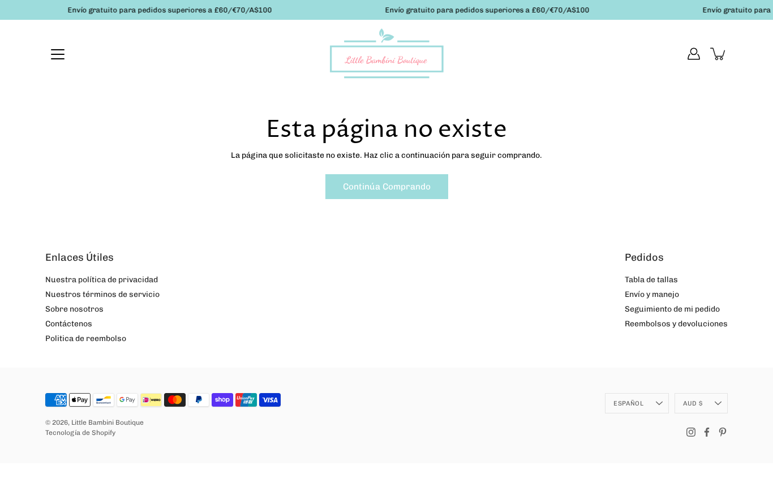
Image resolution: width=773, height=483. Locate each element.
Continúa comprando (387, 187)
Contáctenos (68, 324)
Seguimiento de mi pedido (672, 309)
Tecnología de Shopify (80, 433)
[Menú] (57, 54)
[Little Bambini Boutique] (386, 53)
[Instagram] (691, 432)
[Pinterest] (723, 432)
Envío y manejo (652, 294)
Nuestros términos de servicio (102, 294)
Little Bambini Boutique (107, 422)
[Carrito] (719, 54)
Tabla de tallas (651, 279)
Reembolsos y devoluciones (676, 324)
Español (628, 403)
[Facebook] (707, 432)
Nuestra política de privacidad (101, 279)
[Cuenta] (694, 54)
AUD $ (692, 403)
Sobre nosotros (74, 309)
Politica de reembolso (85, 338)
